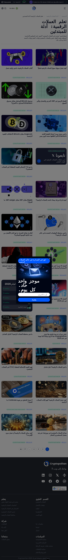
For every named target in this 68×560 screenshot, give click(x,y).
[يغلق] (49, 258)
